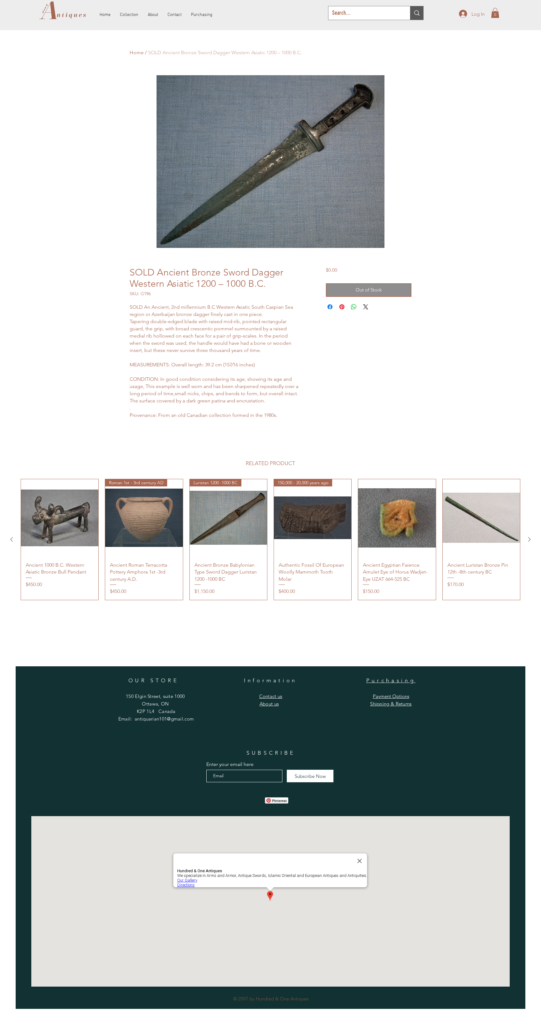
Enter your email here (230, 764)
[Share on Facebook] (330, 307)
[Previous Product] (11, 539)
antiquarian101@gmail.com (164, 719)
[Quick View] (59, 518)
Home (137, 52)
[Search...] (416, 13)
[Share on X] (365, 307)
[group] (270, 539)
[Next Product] (529, 539)
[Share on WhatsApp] (354, 307)
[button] (495, 13)
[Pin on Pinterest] (342, 307)
